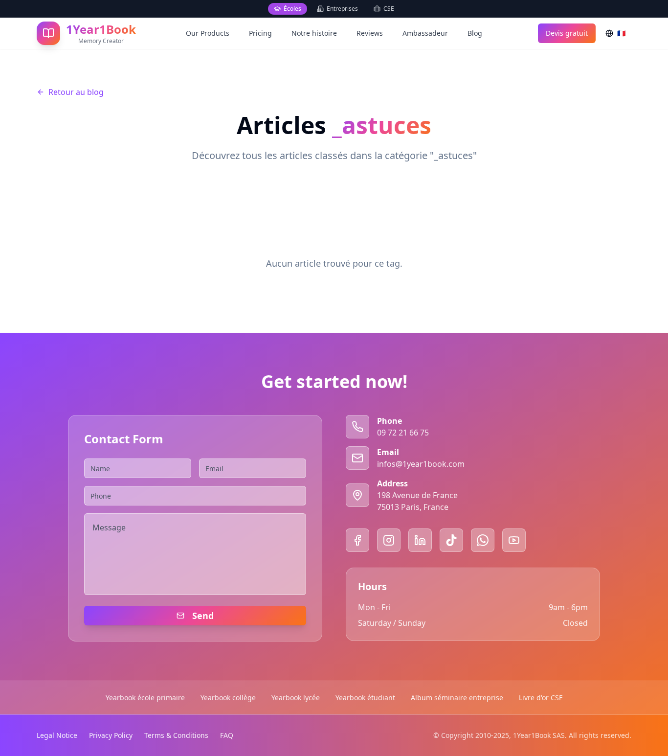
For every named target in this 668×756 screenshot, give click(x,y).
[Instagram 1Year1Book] (389, 540)
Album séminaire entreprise (457, 697)
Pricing (260, 33)
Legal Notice (57, 735)
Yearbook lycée (295, 697)
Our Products (207, 33)
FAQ (226, 735)
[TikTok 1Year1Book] (451, 540)
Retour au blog (76, 92)
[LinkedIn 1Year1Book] (420, 540)
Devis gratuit (567, 33)
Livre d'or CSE (541, 697)
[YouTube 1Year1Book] (514, 540)
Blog (475, 33)
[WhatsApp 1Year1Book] (482, 540)
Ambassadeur (425, 33)
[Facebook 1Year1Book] (357, 540)
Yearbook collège (228, 697)
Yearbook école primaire (145, 697)
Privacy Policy (111, 735)
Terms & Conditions (176, 735)
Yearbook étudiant (365, 697)
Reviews (369, 33)
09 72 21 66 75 (403, 432)
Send (203, 615)
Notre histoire (314, 33)
